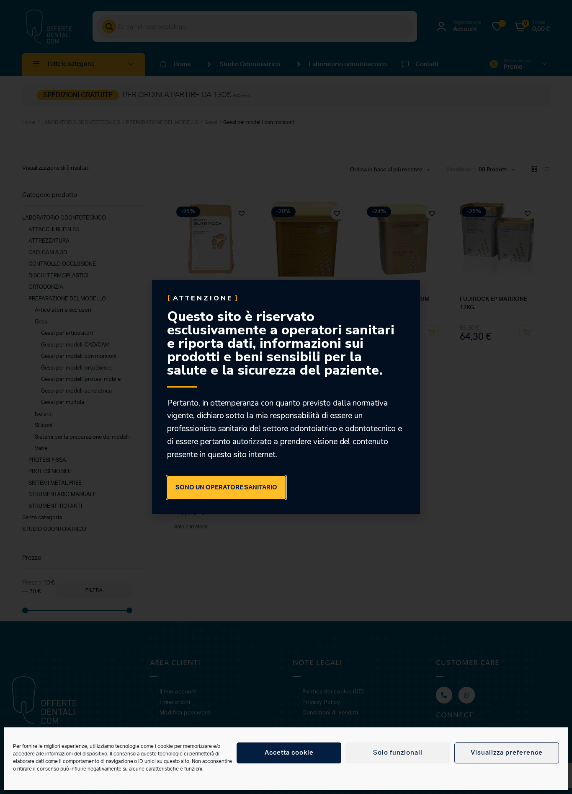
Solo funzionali (398, 753)
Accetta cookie (289, 753)
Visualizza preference (507, 753)
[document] (286, 397)
